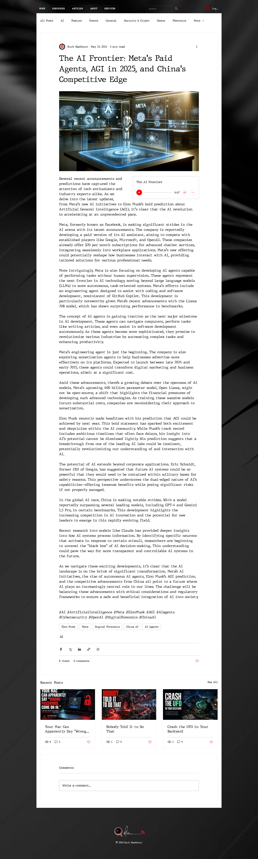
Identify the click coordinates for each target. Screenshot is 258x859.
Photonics (179, 20)
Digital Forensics (107, 627)
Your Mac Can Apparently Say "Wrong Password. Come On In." (65, 729)
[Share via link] (88, 649)
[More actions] (196, 46)
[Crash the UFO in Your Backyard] (190, 704)
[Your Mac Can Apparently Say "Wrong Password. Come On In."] (67, 704)
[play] (139, 192)
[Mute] (184, 192)
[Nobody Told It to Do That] (129, 704)
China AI (132, 627)
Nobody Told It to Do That (125, 729)
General (111, 20)
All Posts (46, 20)
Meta (85, 627)
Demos (161, 20)
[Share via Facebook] (61, 649)
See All (213, 682)
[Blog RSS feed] (143, 832)
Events (93, 20)
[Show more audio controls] (192, 192)
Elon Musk (69, 627)
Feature (76, 20)
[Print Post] (98, 649)
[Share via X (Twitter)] (70, 649)
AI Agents (151, 627)
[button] (58, 8)
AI (62, 20)
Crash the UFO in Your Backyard (188, 729)
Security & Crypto (136, 20)
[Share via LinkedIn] (79, 649)
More (197, 20)
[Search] (176, 8)
